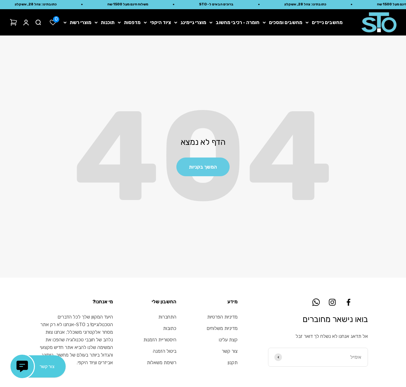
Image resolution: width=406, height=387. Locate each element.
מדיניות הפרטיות (222, 317)
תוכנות (108, 22)
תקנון (233, 362)
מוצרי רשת (80, 22)
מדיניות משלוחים (222, 328)
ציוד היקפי (160, 22)
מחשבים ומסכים (285, 22)
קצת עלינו (228, 340)
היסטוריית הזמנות (159, 340)
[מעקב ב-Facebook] (348, 302)
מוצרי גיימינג (193, 22)
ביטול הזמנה (164, 351)
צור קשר (230, 351)
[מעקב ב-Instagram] (332, 302)
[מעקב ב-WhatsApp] (316, 302)
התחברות (167, 317)
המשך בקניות (203, 167)
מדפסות (132, 22)
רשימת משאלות (161, 362)
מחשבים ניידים (327, 22)
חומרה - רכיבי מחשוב (237, 22)
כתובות (169, 328)
